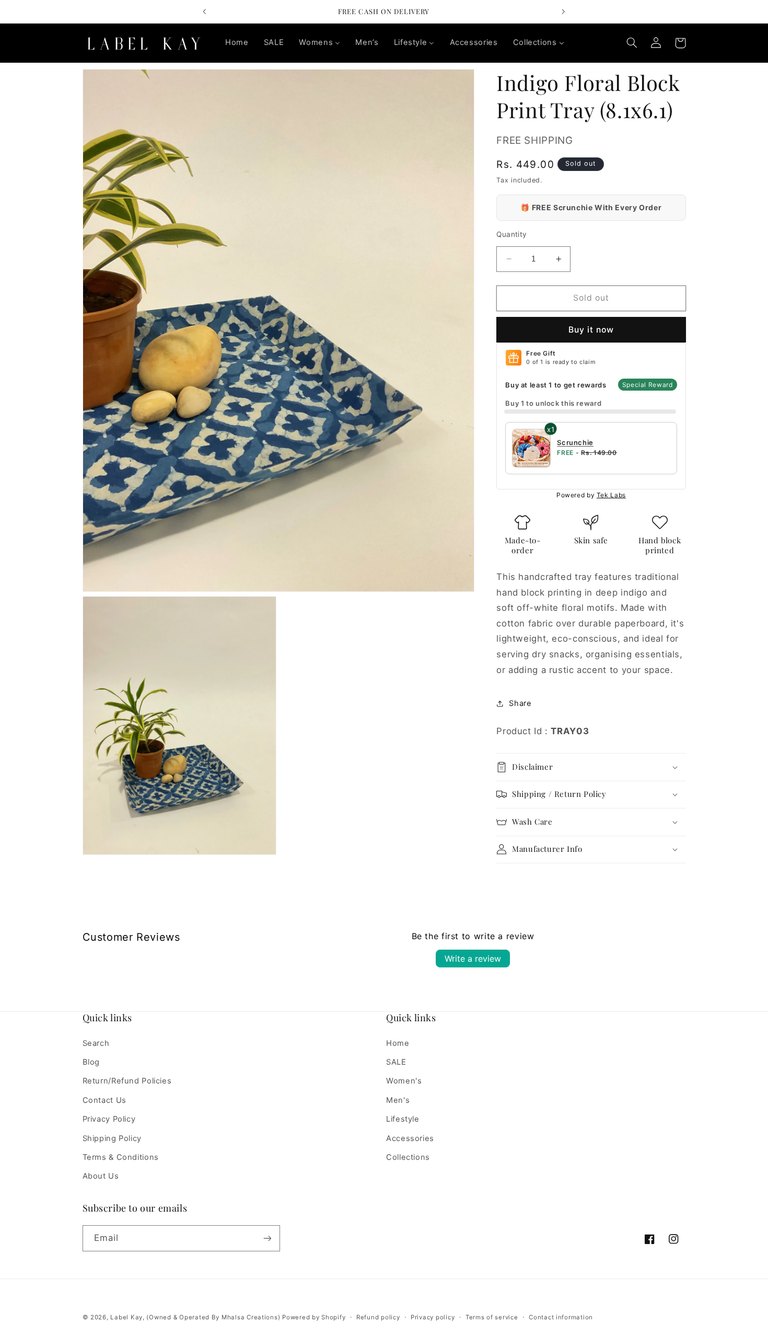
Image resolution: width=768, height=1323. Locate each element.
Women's (404, 1081)
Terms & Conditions (121, 1156)
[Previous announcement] (204, 11)
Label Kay (126, 1317)
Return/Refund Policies (127, 1081)
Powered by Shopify (313, 1317)
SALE (396, 1061)
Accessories (410, 1138)
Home (398, 1042)
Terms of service (492, 1317)
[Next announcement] (563, 11)
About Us (101, 1176)
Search (96, 1042)
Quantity (511, 234)
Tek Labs (611, 495)
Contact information (561, 1317)
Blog (91, 1061)
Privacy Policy (109, 1119)
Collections (408, 1156)
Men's (398, 1099)
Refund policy (378, 1317)
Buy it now (591, 330)
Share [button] (520, 703)
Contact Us (104, 1099)
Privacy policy (433, 1317)
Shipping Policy (112, 1138)
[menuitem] (236, 42)
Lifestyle (403, 1119)
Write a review (473, 958)
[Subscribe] (267, 1238)
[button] (632, 43)
